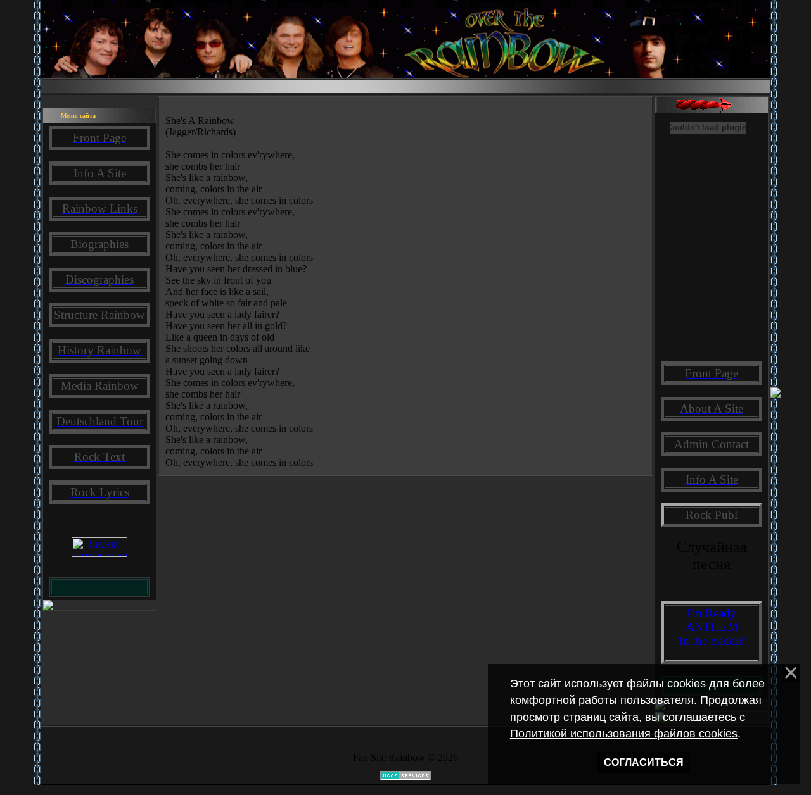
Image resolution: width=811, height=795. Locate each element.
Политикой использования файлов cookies (624, 733)
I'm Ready (711, 613)
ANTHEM (712, 627)
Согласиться (644, 762)
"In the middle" (711, 641)
